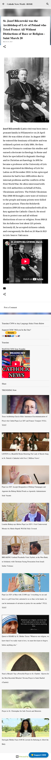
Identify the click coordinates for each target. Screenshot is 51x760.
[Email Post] (4, 289)
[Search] (47, 4)
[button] (4, 46)
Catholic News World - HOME (20, 4)
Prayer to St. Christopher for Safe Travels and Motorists (21, 711)
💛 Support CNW (38, 755)
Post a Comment (10, 307)
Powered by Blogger (27, 756)
